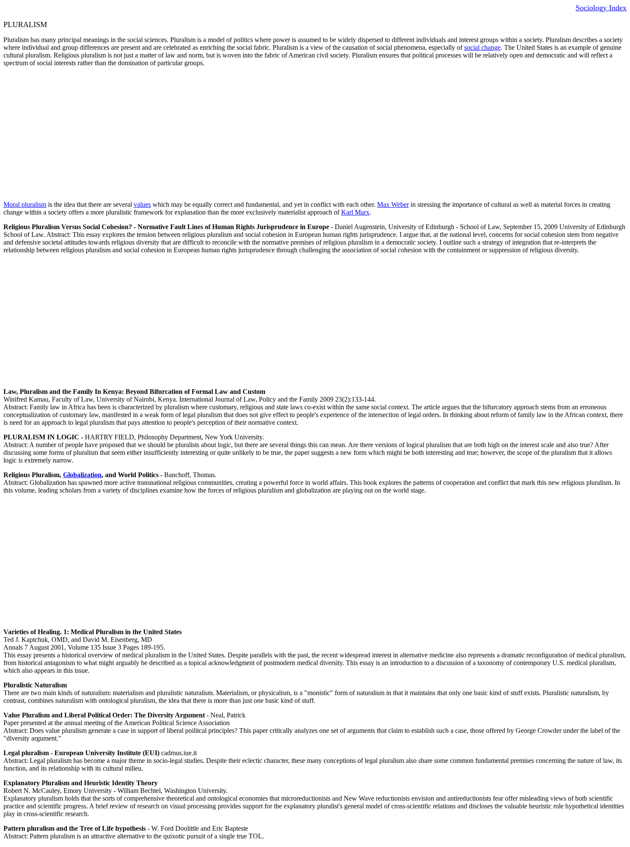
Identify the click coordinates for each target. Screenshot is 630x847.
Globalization (82, 474)
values (142, 204)
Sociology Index (601, 7)
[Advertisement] (260, 134)
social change (482, 47)
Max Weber (393, 204)
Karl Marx (355, 212)
